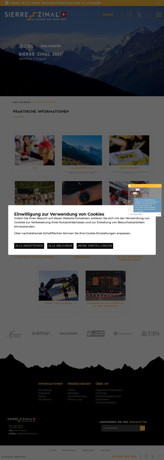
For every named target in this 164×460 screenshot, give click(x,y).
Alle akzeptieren (29, 245)
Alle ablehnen (60, 245)
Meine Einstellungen (95, 245)
